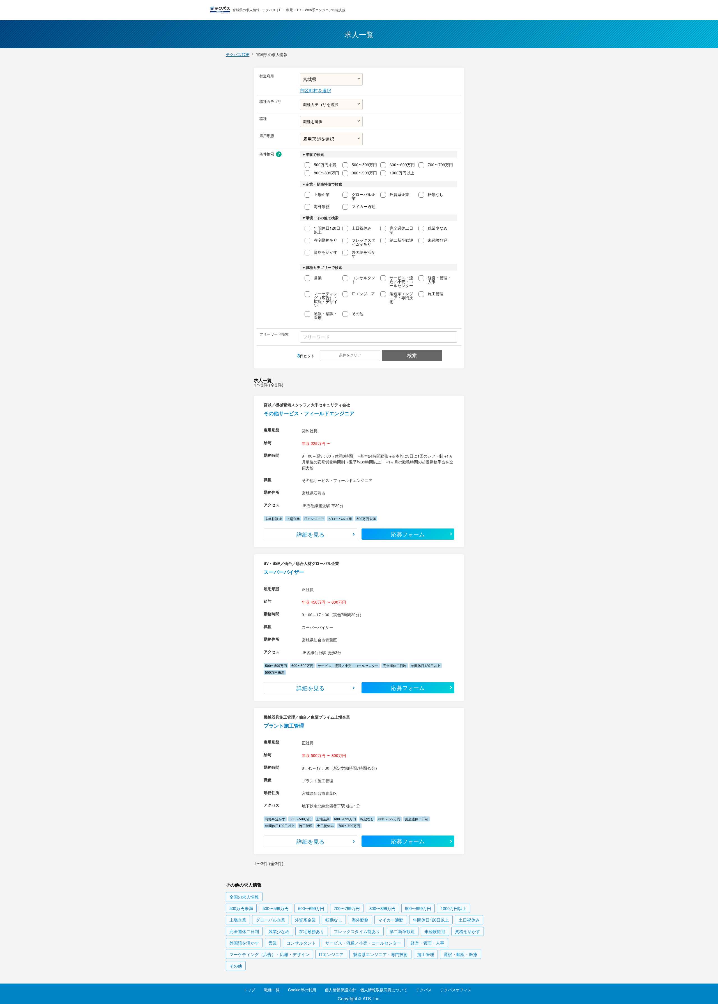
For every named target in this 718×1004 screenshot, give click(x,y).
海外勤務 (322, 206)
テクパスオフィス (455, 990)
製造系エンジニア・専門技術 (401, 297)
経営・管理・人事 (439, 279)
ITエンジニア (363, 293)
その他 (357, 313)
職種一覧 (272, 990)
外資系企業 (399, 194)
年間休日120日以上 (327, 230)
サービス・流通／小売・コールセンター (401, 281)
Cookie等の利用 (302, 990)
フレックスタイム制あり (363, 242)
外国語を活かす (363, 254)
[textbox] (331, 104)
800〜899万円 (326, 173)
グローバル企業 (363, 196)
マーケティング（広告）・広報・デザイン (325, 299)
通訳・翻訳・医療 (325, 315)
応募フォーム (408, 534)
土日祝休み (361, 228)
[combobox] (331, 104)
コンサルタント (363, 279)
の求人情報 (244, 897)
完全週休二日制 (401, 230)
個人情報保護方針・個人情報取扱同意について (366, 990)
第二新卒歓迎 (401, 240)
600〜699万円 (402, 164)
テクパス (424, 990)
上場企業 (322, 194)
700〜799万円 (440, 164)
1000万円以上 (402, 173)
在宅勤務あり (325, 240)
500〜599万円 (364, 164)
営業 (318, 277)
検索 (412, 355)
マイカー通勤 (363, 206)
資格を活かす (325, 252)
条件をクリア (350, 354)
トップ (249, 990)
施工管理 (435, 293)
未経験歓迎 (437, 240)
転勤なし (435, 194)
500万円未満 (325, 164)
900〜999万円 (364, 173)
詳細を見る (310, 534)
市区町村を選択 (315, 90)
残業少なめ (437, 228)
